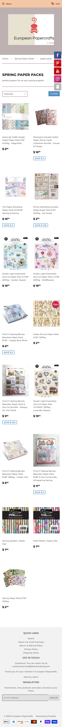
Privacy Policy (31, 649)
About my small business (31, 642)
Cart (57, 4)
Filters (54, 94)
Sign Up (54, 698)
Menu (9, 4)
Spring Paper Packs (24, 58)
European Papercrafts (22, 716)
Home (5, 58)
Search (31, 638)
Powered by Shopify (46, 716)
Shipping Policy (31, 653)
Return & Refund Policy (31, 645)
